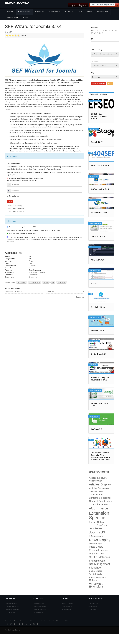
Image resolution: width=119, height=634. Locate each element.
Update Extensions (12, 606)
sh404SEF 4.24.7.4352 (13, 292)
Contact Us (93, 606)
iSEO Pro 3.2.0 (97, 330)
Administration (21, 282)
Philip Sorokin (33, 275)
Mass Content (93, 176)
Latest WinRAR (45, 230)
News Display (99, 540)
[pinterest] (37, 624)
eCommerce (98, 508)
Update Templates (40, 606)
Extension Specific (99, 515)
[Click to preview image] (44, 58)
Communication (96, 491)
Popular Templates (40, 609)
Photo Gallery (96, 546)
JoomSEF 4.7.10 (98, 236)
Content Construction (100, 501)
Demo (31, 263)
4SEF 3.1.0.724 (97, 260)
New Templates (39, 603)
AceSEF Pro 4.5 (51, 292)
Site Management (34, 282)
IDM (37, 237)
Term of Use (93, 603)
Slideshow (95, 567)
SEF (10, 32)
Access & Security (98, 478)
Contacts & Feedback (100, 498)
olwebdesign (95, 543)
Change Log (33, 277)
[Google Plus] (15, 624)
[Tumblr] (22, 624)
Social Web (95, 574)
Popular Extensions (12, 609)
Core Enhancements (99, 504)
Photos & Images (98, 550)
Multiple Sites (93, 129)
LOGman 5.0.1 (97, 429)
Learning (55, 11)
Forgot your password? (16, 211)
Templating (92, 364)
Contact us (103, 11)
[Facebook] (7, 624)
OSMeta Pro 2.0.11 (99, 213)
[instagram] (34, 624)
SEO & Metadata (94, 101)
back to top (80, 297)
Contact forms (96, 494)
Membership (12, 17)
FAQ (80, 11)
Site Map (46, 282)
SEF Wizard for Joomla (37, 272)
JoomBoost (102, 525)
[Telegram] (19, 624)
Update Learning (67, 603)
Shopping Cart (97, 560)
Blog (90, 11)
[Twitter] (11, 624)
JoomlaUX (97, 532)
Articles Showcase (99, 488)
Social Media (95, 571)
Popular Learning (67, 606)
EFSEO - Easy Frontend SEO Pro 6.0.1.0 (99, 116)
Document (32, 265)
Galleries (101, 522)
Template (40, 11)
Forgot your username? (16, 208)
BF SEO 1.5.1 (97, 283)
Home (11, 11)
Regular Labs (96, 553)
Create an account (14, 206)
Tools (69, 11)
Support (31, 268)
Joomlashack (96, 528)
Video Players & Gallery (98, 578)
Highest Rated (10, 612)
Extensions (24, 11)
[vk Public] (30, 624)
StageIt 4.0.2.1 (97, 142)
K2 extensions (96, 536)
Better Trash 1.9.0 (98, 354)
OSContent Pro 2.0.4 (100, 189)
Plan (26, 17)
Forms (92, 522)
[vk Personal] (26, 624)
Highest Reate (66, 609)
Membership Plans (19, 180)
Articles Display (100, 484)
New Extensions (11, 603)
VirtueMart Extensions (96, 585)
